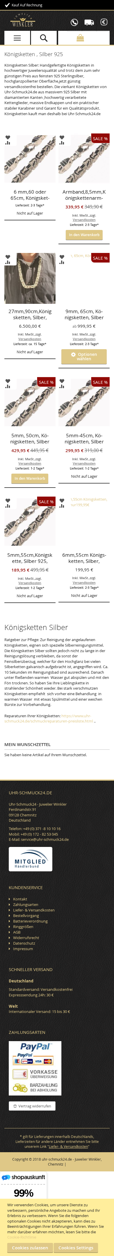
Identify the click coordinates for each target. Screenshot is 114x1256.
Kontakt (20, 899)
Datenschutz (24, 943)
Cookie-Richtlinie (21, 1237)
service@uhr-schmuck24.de (45, 839)
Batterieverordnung (30, 921)
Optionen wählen (86, 356)
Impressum (23, 948)
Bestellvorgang (26, 915)
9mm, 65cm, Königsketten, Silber (84, 314)
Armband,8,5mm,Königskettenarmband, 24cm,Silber (84, 195)
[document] (57, 1227)
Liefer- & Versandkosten (34, 910)
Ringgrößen (23, 926)
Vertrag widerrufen (34, 1106)
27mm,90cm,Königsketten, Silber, (29, 314)
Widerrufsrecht (26, 937)
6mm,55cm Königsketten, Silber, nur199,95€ (84, 558)
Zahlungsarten (25, 904)
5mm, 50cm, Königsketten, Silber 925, (29, 439)
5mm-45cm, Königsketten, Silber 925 (84, 439)
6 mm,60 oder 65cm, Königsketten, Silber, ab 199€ (30, 195)
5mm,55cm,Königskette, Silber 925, (29, 558)
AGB (16, 932)
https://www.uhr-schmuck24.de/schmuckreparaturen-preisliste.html (48, 718)
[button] (7, 137)
